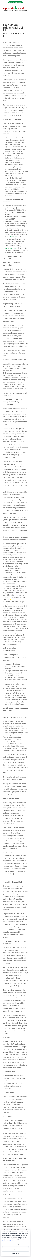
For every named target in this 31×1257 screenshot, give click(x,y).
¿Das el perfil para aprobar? (15, 2)
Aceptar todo (15, 1245)
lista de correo (14, 237)
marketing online (11, 248)
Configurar (15, 1253)
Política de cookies (7, 1240)
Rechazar (15, 1249)
